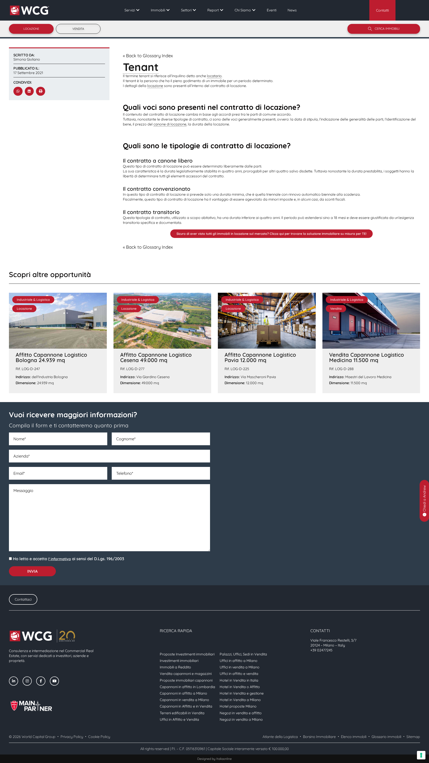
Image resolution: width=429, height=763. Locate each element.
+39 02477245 (321, 650)
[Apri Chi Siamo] (254, 10)
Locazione (31, 28)
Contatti (382, 10)
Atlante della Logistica (280, 736)
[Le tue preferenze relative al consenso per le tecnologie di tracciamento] (421, 755)
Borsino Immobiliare (319, 736)
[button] (18, 91)
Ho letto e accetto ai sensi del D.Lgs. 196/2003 (68, 558)
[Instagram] (27, 681)
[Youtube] (54, 681)
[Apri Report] (221, 10)
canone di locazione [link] (170, 124)
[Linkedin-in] (13, 681)
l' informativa (59, 559)
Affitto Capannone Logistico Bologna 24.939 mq (51, 357)
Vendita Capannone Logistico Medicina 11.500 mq (366, 357)
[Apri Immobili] (168, 10)
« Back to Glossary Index (148, 55)
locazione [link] (155, 85)
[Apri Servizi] (138, 10)
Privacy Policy (72, 736)
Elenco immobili (353, 736)
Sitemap (413, 736)
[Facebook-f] (40, 681)
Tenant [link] (141, 67)
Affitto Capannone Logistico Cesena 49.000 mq (156, 357)
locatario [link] (214, 76)
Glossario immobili (386, 736)
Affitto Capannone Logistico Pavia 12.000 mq (260, 357)
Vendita (78, 28)
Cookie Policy (99, 736)
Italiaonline (224, 759)
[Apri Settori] (194, 10)
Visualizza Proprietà (57, 337)
